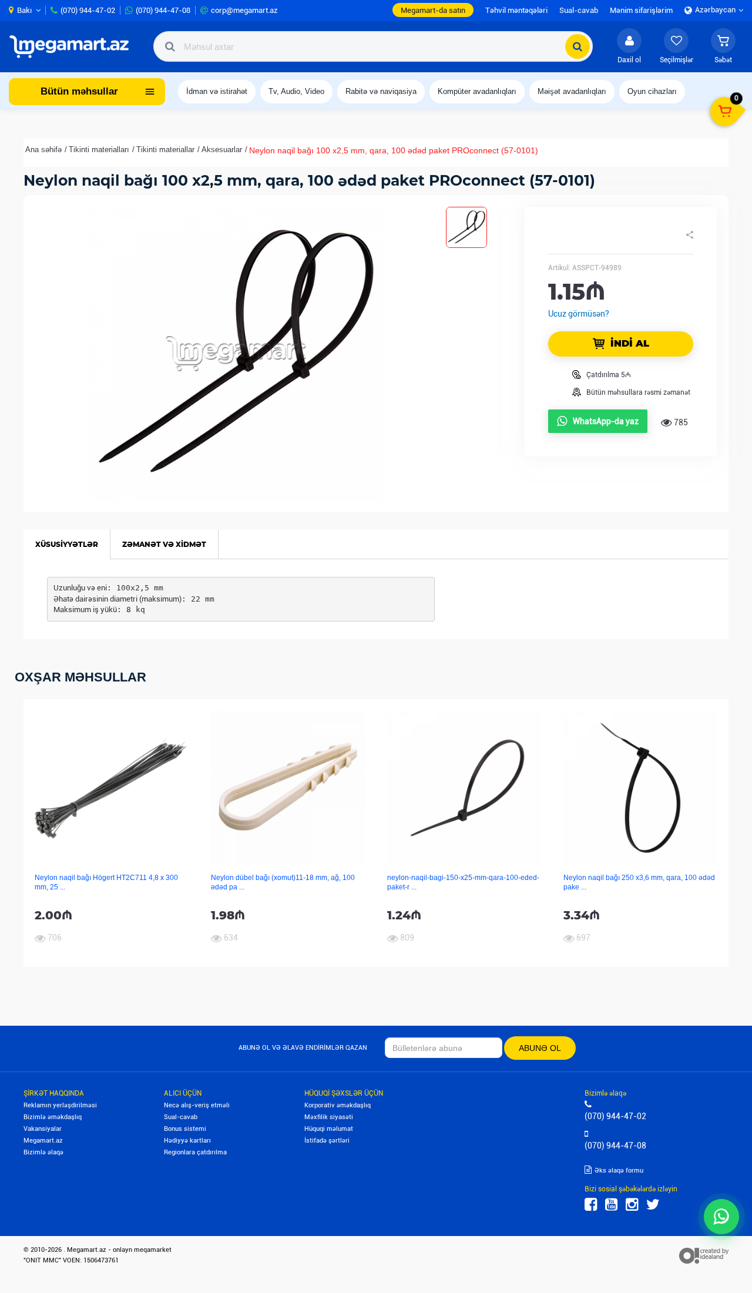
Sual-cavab (180, 1117)
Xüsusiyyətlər (66, 544)
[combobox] (373, 46)
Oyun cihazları (652, 91)
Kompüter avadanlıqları (477, 91)
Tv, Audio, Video (296, 91)
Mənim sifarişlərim (641, 10)
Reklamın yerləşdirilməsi (60, 1105)
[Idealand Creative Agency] (703, 1255)
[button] (723, 46)
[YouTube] (611, 1204)
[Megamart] (73, 46)
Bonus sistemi (185, 1129)
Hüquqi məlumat (328, 1129)
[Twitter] (653, 1204)
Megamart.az (43, 1140)
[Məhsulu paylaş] (689, 235)
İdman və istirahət (216, 91)
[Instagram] (632, 1204)
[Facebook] (591, 1204)
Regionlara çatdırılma (195, 1152)
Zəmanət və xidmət (164, 544)
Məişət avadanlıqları (572, 91)
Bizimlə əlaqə (43, 1152)
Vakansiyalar (43, 1129)
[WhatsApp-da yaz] (721, 1216)
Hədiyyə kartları (187, 1140)
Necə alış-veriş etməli (197, 1105)
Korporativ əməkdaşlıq (337, 1105)
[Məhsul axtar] (577, 46)
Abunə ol (540, 1048)
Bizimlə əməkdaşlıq (53, 1117)
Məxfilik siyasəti (328, 1117)
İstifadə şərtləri (327, 1140)
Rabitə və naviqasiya (381, 91)
